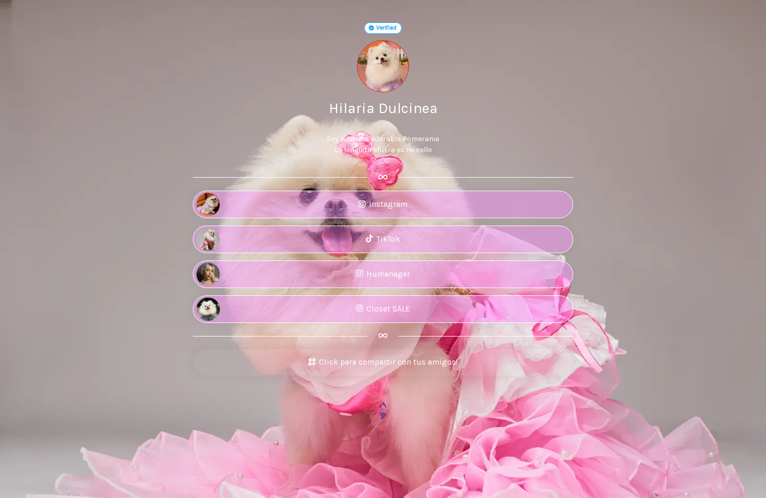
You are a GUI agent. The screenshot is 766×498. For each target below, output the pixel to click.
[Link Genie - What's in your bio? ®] (383, 410)
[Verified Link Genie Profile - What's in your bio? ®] (371, 27)
